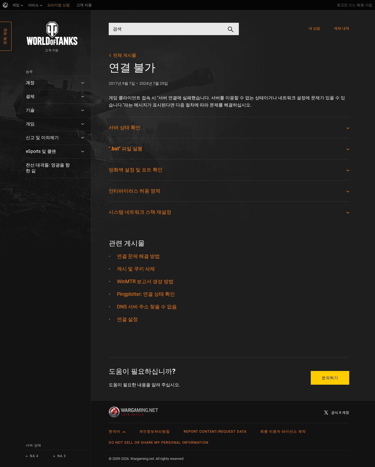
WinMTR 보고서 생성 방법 (145, 281)
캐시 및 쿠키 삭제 (136, 269)
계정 (30, 82)
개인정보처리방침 (154, 431)
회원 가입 (364, 5)
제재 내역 (341, 28)
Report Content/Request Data (215, 431)
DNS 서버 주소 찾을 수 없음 (147, 307)
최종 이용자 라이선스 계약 (283, 431)
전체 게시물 (124, 55)
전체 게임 (5, 36)
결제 (30, 96)
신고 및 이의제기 (42, 137)
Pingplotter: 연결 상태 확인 (146, 294)
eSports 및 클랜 (41, 151)
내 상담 (314, 28)
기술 (30, 110)
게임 (30, 123)
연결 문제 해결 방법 (138, 256)
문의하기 (330, 378)
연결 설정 (127, 319)
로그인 (342, 5)
